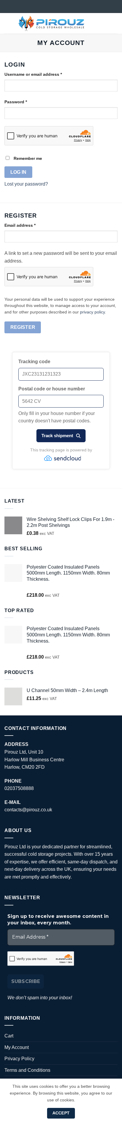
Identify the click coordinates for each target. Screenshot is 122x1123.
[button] (8, 23)
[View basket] (115, 23)
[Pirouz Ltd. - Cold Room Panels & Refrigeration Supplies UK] (51, 23)
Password (24, 101)
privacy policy (92, 312)
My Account (16, 1047)
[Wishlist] (94, 23)
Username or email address (42, 74)
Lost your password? (26, 183)
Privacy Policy (19, 1058)
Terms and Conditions (27, 1070)
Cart (8, 1035)
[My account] (104, 23)
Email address (29, 225)
